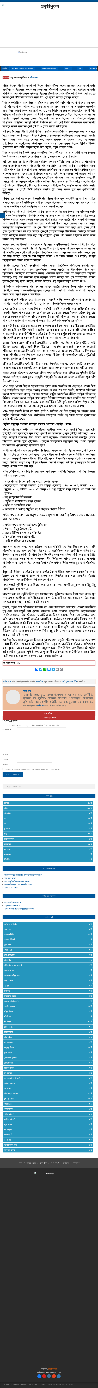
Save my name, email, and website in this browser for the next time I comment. (33, 769)
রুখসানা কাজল (47, 1083)
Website (5, 764)
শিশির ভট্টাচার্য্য (47, 1114)
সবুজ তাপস (47, 1124)
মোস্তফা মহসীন (47, 1067)
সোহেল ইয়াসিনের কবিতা (25, 68)
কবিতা (47, 808)
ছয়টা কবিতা (48, 713)
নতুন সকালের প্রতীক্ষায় (12, 905)
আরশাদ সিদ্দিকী (47, 939)
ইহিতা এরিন (47, 944)
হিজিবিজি (47, 859)
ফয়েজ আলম (47, 1032)
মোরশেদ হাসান (47, 1062)
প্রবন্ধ (47, 833)
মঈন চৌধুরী (47, 1037)
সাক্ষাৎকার (47, 854)
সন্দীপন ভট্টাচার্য (47, 1119)
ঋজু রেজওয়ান (47, 955)
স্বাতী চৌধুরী (47, 1134)
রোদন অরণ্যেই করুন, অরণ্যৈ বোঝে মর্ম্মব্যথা (19, 908)
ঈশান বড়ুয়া (47, 949)
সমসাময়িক (6, 78)
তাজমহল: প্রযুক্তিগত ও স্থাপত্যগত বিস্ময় (77, 68)
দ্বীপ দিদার (47, 1021)
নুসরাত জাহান (47, 1026)
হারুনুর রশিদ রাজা (47, 1144)
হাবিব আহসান (47, 1139)
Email (5, 759)
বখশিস (44, 68)
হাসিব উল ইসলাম (47, 1150)
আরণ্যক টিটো (47, 934)
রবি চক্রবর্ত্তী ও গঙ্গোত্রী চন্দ (47, 1078)
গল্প (47, 823)
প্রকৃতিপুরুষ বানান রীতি (69, 681)
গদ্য (47, 818)
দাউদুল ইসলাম (47, 1011)
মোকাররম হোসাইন (47, 1057)
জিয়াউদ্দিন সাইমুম (47, 996)
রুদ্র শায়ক (47, 1088)
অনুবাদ (47, 803)
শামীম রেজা (34, 77)
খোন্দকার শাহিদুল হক (47, 975)
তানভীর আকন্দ (47, 1006)
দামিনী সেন (47, 1016)
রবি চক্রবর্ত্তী (47, 1073)
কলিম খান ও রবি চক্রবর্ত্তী (47, 965)
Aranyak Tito (32, 1384)
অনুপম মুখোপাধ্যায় (47, 924)
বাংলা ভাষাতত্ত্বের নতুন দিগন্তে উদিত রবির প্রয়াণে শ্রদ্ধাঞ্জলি (23, 875)
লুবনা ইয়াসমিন (47, 1098)
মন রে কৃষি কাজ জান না (12, 902)
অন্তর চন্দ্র (47, 929)
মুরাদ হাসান (47, 1052)
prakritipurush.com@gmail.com (49, 1372)
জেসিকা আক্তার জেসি (47, 1001)
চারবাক (47, 985)
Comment (7, 729)
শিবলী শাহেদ (47, 1109)
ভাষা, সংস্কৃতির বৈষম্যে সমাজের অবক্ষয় (17, 881)
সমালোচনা (47, 849)
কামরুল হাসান (47, 970)
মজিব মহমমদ (47, 1042)
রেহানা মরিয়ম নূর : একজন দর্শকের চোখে (18, 884)
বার (56, 68)
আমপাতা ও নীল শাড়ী (11, 887)
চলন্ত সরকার (47, 980)
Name (5, 754)
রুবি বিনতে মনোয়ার (47, 1093)
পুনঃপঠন (47, 828)
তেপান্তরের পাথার (50, 717)
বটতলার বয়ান (47, 838)
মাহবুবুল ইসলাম (47, 1047)
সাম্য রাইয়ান (47, 1129)
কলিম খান (47, 960)
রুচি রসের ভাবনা (10, 878)
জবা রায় (47, 990)
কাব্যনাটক (47, 813)
